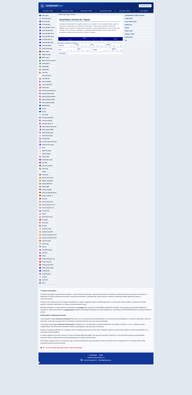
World (43, 283)
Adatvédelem (93, 355)
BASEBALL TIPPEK (129, 34)
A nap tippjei (144, 11)
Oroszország (45, 210)
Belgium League (46, 54)
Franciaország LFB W (47, 117)
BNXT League (45, 57)
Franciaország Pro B (47, 123)
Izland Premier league (48, 144)
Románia (44, 225)
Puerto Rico (45, 222)
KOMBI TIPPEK (129, 18)
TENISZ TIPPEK (129, 31)
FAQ (126, 40)
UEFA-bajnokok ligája (47, 268)
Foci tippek (80, 307)
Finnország (45, 114)
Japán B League (46, 153)
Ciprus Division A (46, 75)
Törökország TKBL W (47, 265)
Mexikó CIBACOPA (47, 183)
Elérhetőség (129, 37)
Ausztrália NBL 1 (46, 24)
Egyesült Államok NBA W (48, 96)
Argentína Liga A (46, 18)
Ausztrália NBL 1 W (47, 39)
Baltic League (45, 51)
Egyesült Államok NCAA (48, 99)
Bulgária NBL (45, 69)
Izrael (43, 147)
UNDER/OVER (128, 24)
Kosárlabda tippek (105, 11)
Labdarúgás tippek (67, 11)
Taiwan (44, 255)
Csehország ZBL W (47, 84)
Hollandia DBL (46, 138)
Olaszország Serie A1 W (48, 204)
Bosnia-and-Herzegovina (49, 60)
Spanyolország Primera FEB (49, 237)
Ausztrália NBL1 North (48, 33)
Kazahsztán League (47, 159)
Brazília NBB (45, 66)
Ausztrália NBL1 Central (48, 27)
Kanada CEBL (45, 156)
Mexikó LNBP (45, 186)
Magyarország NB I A (47, 180)
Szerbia (44, 246)
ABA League (45, 15)
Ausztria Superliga (47, 48)
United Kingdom (46, 274)
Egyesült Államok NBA (48, 93)
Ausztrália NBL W (46, 45)
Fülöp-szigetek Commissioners (49, 126)
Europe (44, 108)
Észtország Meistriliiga (48, 102)
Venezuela (45, 280)
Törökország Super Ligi (48, 258)
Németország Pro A (47, 195)
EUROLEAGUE (46, 105)
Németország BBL (47, 189)
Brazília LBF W (46, 63)
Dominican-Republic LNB (48, 90)
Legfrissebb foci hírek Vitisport (134, 15)
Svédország (45, 243)
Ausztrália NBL (46, 21)
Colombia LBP (46, 78)
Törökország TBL (46, 261)
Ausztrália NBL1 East (47, 30)
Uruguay (44, 277)
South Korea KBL (46, 228)
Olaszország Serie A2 (48, 207)
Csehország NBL (46, 81)
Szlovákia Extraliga (47, 249)
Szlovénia (44, 252)
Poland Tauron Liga (47, 216)
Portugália (45, 219)
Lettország (45, 168)
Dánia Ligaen (45, 87)
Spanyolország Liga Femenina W (49, 234)
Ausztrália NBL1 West (47, 42)
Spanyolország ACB (47, 231)
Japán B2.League (46, 150)
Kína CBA (44, 162)
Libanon (44, 171)
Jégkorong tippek (86, 11)
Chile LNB (44, 72)
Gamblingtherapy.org (104, 360)
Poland (44, 213)
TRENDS (127, 28)
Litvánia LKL (45, 174)
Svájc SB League (46, 240)
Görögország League (48, 132)
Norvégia (44, 198)
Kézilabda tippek (124, 11)
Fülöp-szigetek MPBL (48, 129)
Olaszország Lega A (47, 201)
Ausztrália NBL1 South (48, 36)
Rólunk (101, 355)
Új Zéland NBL (46, 271)
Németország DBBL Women (49, 192)
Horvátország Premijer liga (49, 141)
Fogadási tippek (48, 11)
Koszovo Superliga (47, 165)
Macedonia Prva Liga (47, 177)
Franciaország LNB (47, 120)
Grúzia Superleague (47, 135)
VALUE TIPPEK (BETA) (131, 21)
